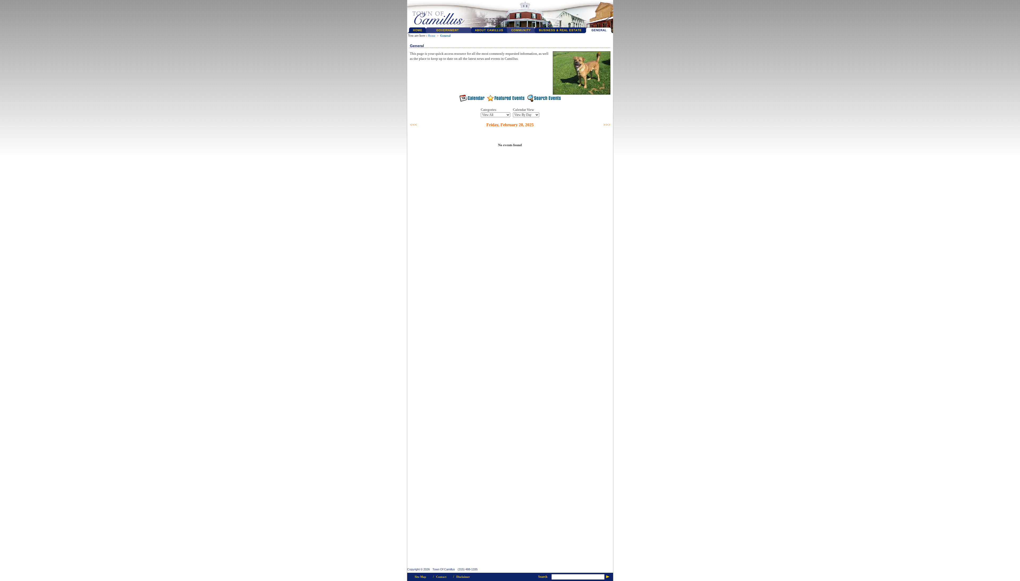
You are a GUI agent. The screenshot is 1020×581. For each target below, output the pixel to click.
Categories (488, 110)
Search (542, 577)
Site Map (420, 576)
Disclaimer (463, 576)
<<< (413, 125)
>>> (606, 125)
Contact (441, 576)
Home (431, 35)
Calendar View (523, 110)
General (445, 35)
